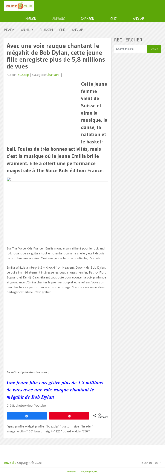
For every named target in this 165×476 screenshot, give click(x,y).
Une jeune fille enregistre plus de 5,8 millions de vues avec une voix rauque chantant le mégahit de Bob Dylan (55, 389)
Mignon (31, 19)
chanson (87, 19)
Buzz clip (10, 463)
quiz (113, 19)
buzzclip (23, 75)
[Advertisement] (43, 110)
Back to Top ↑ (151, 463)
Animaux (58, 19)
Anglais (139, 19)
